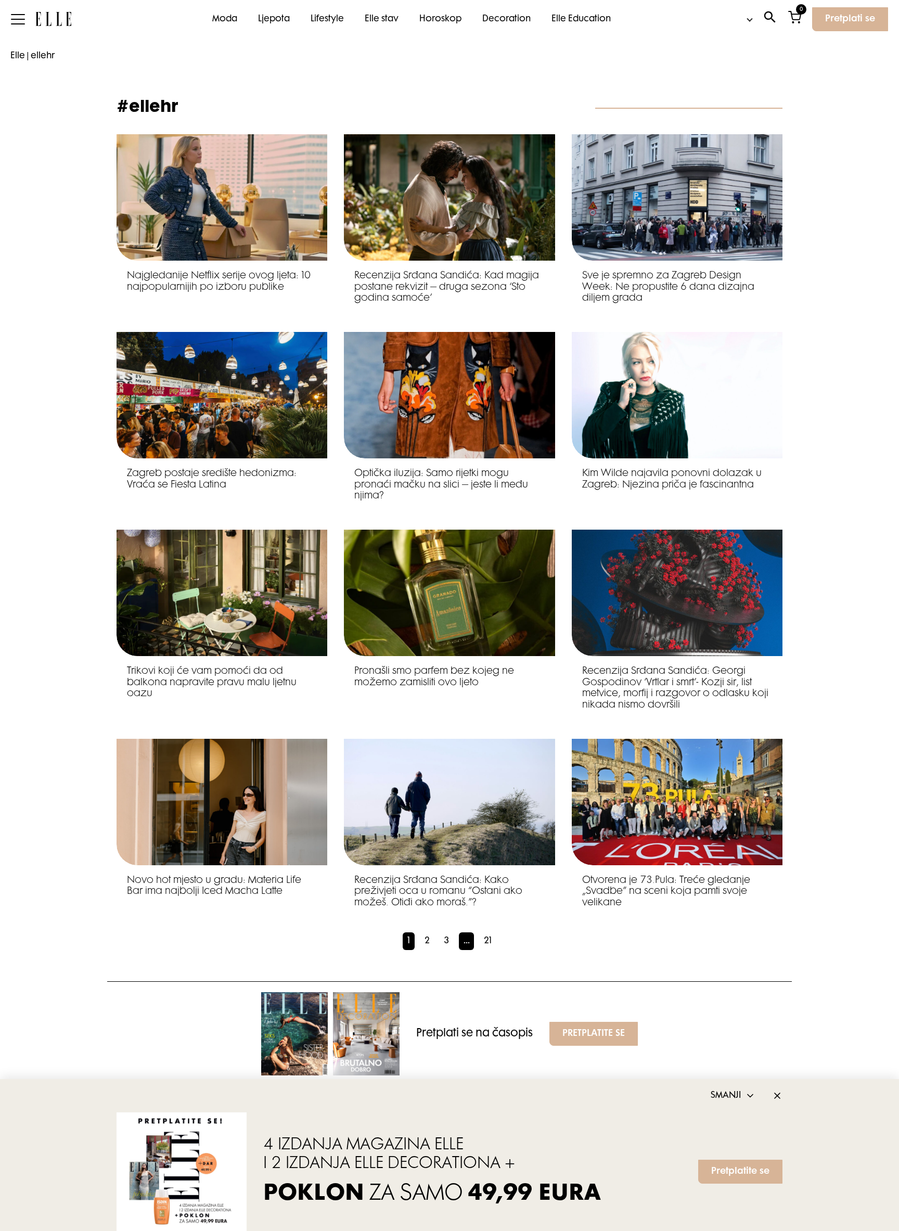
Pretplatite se (740, 1172)
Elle (17, 56)
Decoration (506, 19)
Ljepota (274, 19)
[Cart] (794, 19)
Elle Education (581, 19)
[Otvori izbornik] (17, 19)
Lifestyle (327, 19)
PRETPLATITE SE (593, 1034)
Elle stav (382, 19)
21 (488, 941)
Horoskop (440, 19)
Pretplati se (850, 19)
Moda (224, 19)
